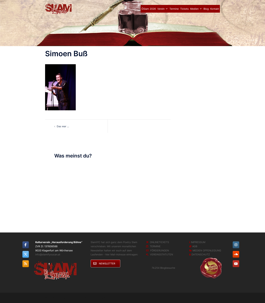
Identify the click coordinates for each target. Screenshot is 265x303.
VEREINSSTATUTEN (161, 254)
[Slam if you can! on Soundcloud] (236, 254)
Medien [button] (194, 8)
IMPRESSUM (198, 242)
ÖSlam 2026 (148, 8)
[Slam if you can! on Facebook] (25, 244)
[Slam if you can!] (59, 8)
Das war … (63, 126)
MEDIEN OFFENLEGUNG (207, 250)
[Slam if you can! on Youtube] (236, 263)
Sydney (104, 297)
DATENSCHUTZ (201, 254)
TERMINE (155, 246)
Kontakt (214, 8)
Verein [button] (161, 8)
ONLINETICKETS (159, 242)
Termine (174, 8)
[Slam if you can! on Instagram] (236, 244)
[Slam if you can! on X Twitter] (25, 254)
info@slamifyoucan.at (47, 254)
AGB (194, 246)
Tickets (184, 8)
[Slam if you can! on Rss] (25, 263)
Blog (206, 8)
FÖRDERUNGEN (159, 250)
